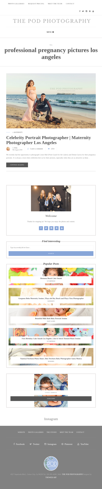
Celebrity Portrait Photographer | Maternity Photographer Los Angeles (48, 140)
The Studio (52, 432)
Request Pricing (36, 4)
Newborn (51, 361)
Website (21, 432)
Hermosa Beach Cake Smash (51, 278)
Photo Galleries (16, 4)
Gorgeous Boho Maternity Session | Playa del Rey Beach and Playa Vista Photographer (51, 298)
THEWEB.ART (51, 477)
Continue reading (17, 165)
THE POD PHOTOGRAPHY (72, 474)
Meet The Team (55, 4)
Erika (15, 148)
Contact (70, 4)
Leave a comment (36, 149)
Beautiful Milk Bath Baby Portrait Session (51, 318)
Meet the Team (66, 432)
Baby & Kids (51, 321)
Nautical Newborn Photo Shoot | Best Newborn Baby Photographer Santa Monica (51, 359)
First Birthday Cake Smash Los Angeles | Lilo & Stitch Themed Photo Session (51, 339)
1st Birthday (51, 281)
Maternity (18, 132)
